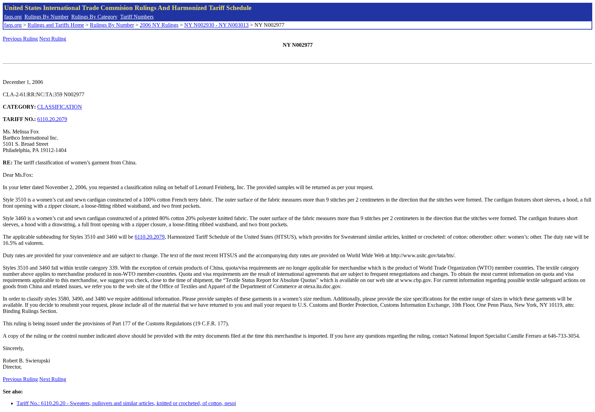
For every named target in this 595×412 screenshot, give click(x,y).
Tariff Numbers (137, 17)
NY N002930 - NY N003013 (216, 25)
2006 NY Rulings (159, 25)
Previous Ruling (20, 39)
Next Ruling (52, 39)
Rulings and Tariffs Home (56, 25)
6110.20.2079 (52, 119)
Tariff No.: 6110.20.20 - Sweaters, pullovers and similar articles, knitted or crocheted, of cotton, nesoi (126, 403)
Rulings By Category (94, 17)
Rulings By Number (46, 17)
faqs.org (13, 17)
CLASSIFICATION (59, 107)
